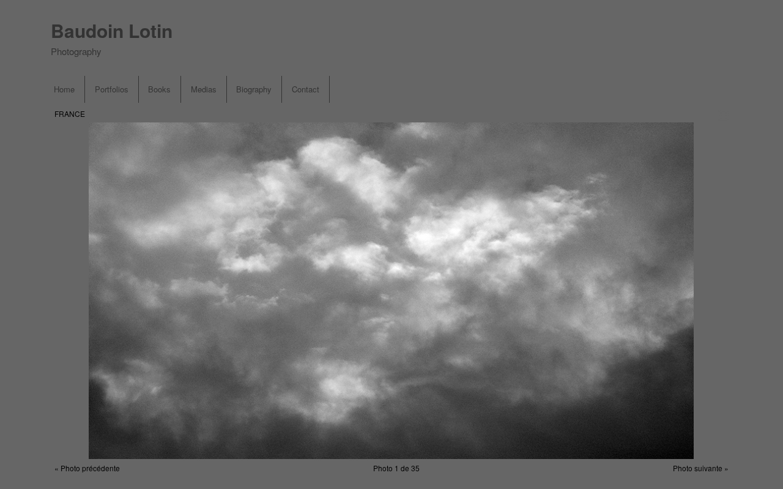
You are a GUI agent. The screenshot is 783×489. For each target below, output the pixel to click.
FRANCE (69, 113)
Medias (204, 89)
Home (64, 89)
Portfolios (111, 89)
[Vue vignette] (723, 114)
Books (159, 89)
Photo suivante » (701, 468)
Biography (254, 89)
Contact (305, 89)
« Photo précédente (87, 468)
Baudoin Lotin (112, 30)
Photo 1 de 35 (396, 468)
